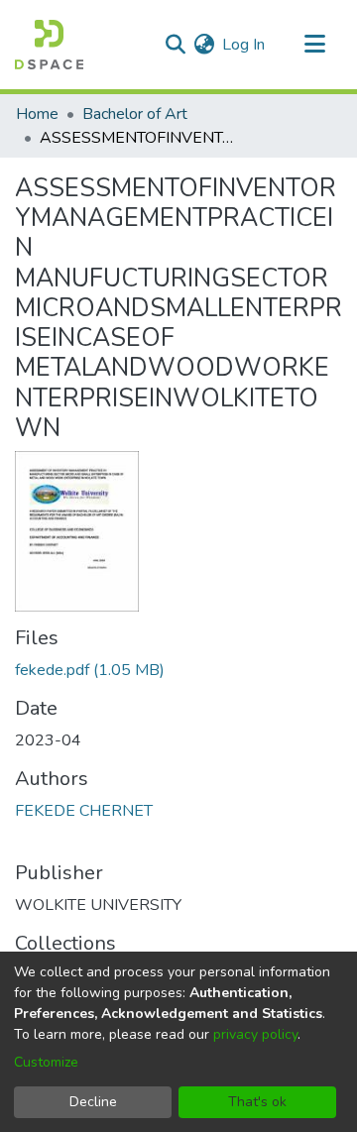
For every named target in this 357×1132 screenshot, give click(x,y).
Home (37, 114)
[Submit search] (175, 45)
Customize (46, 1062)
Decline (93, 1101)
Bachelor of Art (134, 114)
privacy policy (255, 1034)
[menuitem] (203, 45)
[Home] (49, 44)
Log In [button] (244, 45)
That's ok (257, 1101)
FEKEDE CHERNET (84, 811)
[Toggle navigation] (314, 44)
